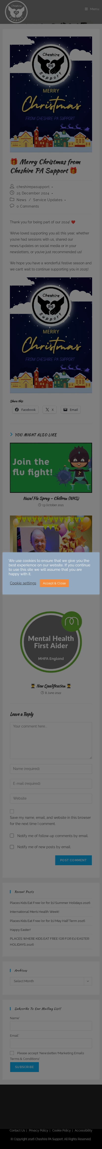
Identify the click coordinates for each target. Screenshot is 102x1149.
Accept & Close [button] (54, 583)
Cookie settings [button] (23, 583)
